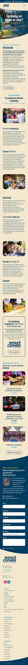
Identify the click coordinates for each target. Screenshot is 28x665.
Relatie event (7, 628)
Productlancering (8, 647)
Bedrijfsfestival (8, 630)
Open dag (6, 652)
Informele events (8, 599)
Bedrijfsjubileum (8, 623)
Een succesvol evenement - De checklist (14, 609)
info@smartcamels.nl (11, 498)
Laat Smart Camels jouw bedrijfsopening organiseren (14, 390)
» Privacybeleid (6, 571)
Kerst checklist (7, 611)
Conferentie (7, 637)
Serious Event (7, 656)
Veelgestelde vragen (9, 596)
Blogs (5, 607)
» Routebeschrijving (7, 569)
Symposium (7, 634)
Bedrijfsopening (8, 645)
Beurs (5, 643)
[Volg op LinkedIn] (8, 581)
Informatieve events (9, 601)
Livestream (7, 658)
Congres (6, 632)
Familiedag (6, 654)
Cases (5, 605)
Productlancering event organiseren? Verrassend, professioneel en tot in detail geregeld (14, 418)
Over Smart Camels (9, 590)
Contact (6, 592)
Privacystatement (18, 548)
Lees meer (14, 29)
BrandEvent (7, 626)
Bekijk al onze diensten (14, 452)
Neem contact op (14, 352)
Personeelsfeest (8, 619)
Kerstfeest (6, 621)
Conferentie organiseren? (14, 445)
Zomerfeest (7, 649)
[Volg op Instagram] (5, 581)
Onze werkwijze (8, 88)
